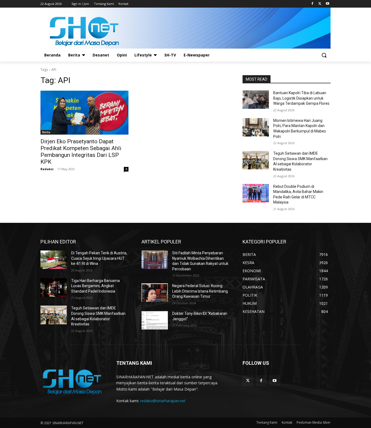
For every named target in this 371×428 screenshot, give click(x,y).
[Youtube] (327, 4)
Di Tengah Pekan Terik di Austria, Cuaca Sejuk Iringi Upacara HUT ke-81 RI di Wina (99, 258)
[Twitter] (320, 4)
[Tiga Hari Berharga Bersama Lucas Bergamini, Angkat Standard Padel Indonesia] (53, 287)
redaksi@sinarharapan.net (163, 400)
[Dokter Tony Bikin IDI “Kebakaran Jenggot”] (155, 320)
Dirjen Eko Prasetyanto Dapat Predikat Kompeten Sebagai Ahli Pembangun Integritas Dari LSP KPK (80, 151)
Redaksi (47, 169)
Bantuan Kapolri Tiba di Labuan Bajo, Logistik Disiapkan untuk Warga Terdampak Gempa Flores (301, 98)
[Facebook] (312, 4)
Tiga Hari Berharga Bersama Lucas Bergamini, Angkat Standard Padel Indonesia (95, 285)
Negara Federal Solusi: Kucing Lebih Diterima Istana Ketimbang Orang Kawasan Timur (200, 291)
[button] (324, 55)
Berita (46, 132)
